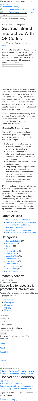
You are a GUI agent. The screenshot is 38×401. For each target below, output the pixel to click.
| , (11, 383)
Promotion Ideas (12, 266)
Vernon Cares (11, 269)
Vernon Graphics (12, 271)
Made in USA (11, 254)
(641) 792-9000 (6, 381)
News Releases (12, 261)
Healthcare (10, 248)
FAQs (30, 389)
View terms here (6, 330)
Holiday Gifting (12, 251)
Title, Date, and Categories (14, 25)
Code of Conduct (20, 389)
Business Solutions (13, 241)
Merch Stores (11, 259)
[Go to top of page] (9, 399)
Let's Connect (5, 4)
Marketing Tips (12, 256)
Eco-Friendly (11, 243)
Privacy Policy (5, 389)
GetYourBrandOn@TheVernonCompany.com (17, 386)
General (9, 246)
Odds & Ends (11, 264)
